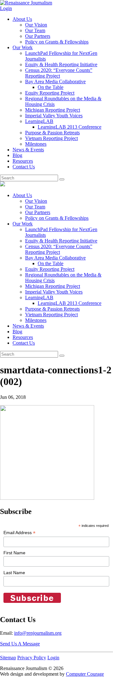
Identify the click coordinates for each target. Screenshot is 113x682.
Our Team (35, 30)
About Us (22, 19)
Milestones (35, 144)
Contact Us (24, 166)
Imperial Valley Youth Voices (54, 115)
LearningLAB (39, 121)
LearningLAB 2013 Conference (69, 127)
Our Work (23, 47)
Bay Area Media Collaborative (55, 81)
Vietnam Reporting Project (51, 138)
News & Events (28, 149)
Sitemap (8, 657)
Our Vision (36, 24)
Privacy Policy (31, 657)
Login (6, 8)
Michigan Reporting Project (52, 110)
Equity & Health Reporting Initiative (61, 64)
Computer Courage (85, 674)
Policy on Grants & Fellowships (57, 41)
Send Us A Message (20, 643)
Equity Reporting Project (49, 93)
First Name (14, 552)
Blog (17, 155)
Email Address (19, 533)
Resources (23, 161)
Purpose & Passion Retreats (52, 132)
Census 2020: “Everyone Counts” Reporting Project (58, 73)
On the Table (50, 87)
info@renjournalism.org (38, 633)
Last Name (14, 572)
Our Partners (37, 36)
